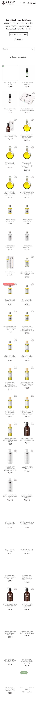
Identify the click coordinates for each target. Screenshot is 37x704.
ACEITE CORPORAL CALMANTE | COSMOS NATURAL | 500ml (10, 194)
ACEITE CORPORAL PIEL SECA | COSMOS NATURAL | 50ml (27, 273)
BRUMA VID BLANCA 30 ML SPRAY (27, 83)
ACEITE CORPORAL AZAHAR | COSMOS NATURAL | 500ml (10, 164)
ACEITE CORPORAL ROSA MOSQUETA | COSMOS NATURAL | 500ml (27, 194)
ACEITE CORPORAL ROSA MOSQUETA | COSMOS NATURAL (10, 606)
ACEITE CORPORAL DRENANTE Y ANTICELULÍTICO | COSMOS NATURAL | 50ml (27, 328)
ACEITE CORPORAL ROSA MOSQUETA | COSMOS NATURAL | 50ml (10, 328)
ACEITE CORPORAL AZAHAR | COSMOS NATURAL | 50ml (27, 301)
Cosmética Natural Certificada (18, 20)
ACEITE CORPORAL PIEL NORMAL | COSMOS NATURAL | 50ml (10, 301)
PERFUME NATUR (10, 272)
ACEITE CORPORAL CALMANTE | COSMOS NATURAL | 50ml (10, 357)
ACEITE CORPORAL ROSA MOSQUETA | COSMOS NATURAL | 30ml (27, 384)
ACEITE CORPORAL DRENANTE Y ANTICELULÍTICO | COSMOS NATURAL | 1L (10, 468)
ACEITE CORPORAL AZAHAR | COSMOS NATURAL (27, 606)
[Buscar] (32, 49)
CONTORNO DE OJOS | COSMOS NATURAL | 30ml (10, 135)
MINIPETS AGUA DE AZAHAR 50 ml (10, 246)
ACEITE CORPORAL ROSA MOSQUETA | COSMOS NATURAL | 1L (27, 524)
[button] (28, 3)
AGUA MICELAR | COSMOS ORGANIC (27, 688)
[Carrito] (24, 2)
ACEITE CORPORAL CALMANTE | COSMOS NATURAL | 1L (27, 467)
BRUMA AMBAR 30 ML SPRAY (10, 109)
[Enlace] (21, 3)
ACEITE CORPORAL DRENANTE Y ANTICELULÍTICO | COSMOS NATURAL (27, 577)
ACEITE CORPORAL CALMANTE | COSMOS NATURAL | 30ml (27, 357)
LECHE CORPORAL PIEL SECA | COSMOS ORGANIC (27, 439)
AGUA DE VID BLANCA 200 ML (10, 83)
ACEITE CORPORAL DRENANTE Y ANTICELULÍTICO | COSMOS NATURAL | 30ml (10, 384)
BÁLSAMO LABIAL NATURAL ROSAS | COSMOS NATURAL (10, 689)
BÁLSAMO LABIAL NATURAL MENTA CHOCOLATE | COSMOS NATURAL (27, 661)
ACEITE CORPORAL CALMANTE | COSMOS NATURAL (10, 577)
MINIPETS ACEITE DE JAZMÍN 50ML (10, 220)
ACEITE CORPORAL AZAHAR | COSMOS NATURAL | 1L (10, 524)
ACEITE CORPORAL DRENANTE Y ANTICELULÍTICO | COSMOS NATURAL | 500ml (27, 165)
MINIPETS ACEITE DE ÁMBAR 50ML (27, 220)
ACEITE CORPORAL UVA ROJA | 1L (27, 550)
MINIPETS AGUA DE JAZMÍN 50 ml (27, 246)
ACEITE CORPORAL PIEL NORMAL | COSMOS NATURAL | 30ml (27, 413)
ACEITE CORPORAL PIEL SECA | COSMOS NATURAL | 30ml (10, 440)
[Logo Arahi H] (8, 3)
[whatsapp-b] (31, 3)
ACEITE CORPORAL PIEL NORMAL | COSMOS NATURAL (10, 633)
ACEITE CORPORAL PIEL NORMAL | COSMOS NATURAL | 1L (27, 496)
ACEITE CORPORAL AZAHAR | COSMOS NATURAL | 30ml (10, 413)
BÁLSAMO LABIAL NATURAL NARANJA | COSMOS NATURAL (10, 661)
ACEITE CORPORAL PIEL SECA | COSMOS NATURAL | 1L (10, 496)
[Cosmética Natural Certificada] (18, 14)
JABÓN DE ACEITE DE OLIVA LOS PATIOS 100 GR (27, 109)
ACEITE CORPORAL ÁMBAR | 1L (10, 550)
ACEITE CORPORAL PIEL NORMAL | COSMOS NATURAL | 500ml (27, 136)
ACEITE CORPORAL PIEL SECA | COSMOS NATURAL (27, 632)
